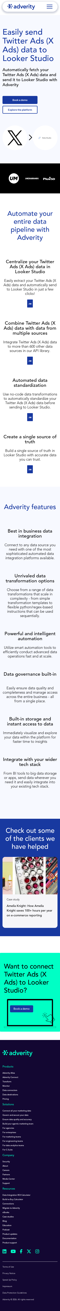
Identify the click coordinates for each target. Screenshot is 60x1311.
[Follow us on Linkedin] (4, 1252)
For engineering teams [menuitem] (12, 1141)
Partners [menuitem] (6, 1175)
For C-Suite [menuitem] (7, 1150)
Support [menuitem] (6, 1183)
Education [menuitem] (7, 1226)
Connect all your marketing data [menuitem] (16, 1111)
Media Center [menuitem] (8, 1179)
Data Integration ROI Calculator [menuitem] (16, 1195)
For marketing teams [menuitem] (11, 1137)
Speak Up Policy (9, 1280)
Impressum (7, 1287)
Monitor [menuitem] (6, 1086)
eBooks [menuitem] (5, 1213)
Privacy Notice (8, 1274)
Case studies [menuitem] (8, 1217)
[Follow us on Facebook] (21, 1252)
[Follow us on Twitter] (29, 1252)
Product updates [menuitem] (9, 1234)
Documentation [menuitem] (9, 1239)
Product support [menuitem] (9, 1243)
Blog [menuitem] (4, 1221)
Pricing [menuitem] (5, 1099)
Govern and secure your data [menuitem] (15, 1115)
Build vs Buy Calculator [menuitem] (12, 1200)
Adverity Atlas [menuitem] (8, 1073)
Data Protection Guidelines (14, 1293)
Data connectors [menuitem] (9, 1090)
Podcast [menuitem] (6, 1230)
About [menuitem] (5, 1166)
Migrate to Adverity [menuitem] (11, 1208)
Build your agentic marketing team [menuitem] (17, 1124)
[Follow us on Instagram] (37, 1252)
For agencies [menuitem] (8, 1128)
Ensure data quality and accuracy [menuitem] (17, 1120)
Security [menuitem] (6, 1162)
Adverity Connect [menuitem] (10, 1077)
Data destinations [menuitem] (10, 1095)
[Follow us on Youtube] (13, 1252)
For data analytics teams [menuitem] (13, 1146)
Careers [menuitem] (5, 1170)
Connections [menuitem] (8, 1204)
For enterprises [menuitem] (9, 1133)
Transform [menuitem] (6, 1082)
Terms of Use (8, 1267)
